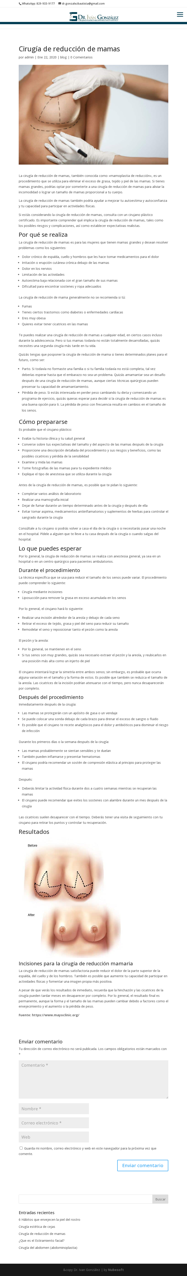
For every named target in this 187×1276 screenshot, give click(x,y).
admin (29, 57)
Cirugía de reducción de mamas (42, 1233)
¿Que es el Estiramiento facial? (42, 1240)
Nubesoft (116, 1270)
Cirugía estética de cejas (37, 1226)
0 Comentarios (81, 57)
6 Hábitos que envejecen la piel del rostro (49, 1219)
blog (63, 57)
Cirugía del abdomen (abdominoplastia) (48, 1247)
